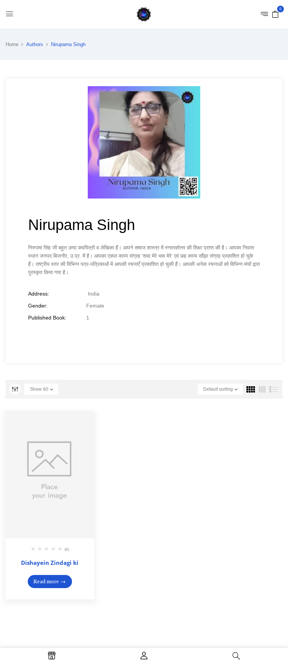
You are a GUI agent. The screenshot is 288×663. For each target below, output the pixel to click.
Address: (38, 294)
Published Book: (47, 318)
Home (12, 44)
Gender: (38, 306)
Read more (46, 581)
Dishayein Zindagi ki (49, 562)
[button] (275, 14)
